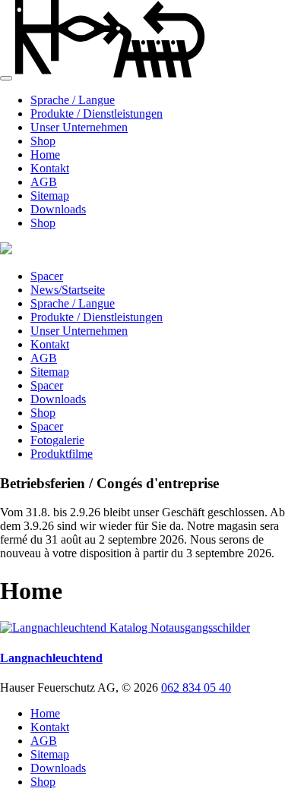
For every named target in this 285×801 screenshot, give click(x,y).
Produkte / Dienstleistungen (96, 113)
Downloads (58, 209)
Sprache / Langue (72, 99)
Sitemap (49, 195)
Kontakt (49, 168)
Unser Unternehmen (79, 127)
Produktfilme (61, 453)
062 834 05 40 (196, 687)
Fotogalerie (57, 440)
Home (45, 154)
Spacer (46, 276)
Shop (42, 140)
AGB (43, 181)
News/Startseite (67, 289)
